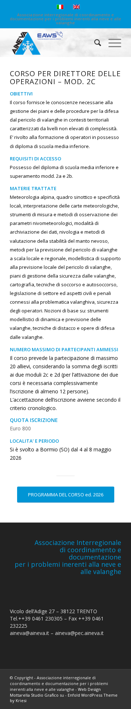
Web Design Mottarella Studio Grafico (55, 692)
